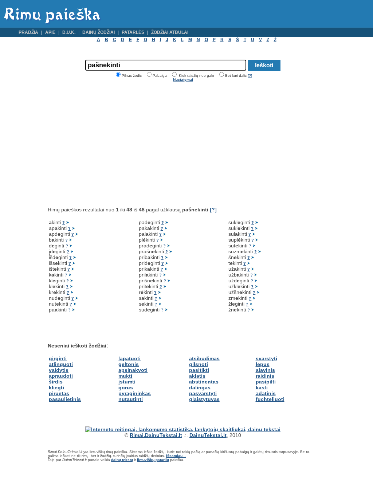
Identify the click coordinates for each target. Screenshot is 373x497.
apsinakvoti (133, 370)
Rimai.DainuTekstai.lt (156, 435)
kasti (262, 387)
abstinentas (204, 382)
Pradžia (28, 32)
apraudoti (61, 376)
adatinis (266, 393)
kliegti (56, 387)
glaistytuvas (204, 399)
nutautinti (130, 399)
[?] (250, 75)
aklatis (197, 376)
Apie (50, 32)
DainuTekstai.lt (208, 435)
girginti (58, 358)
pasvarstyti (203, 393)
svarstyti (266, 358)
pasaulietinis (65, 399)
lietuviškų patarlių (153, 460)
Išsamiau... (176, 456)
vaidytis (58, 370)
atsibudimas (204, 358)
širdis (56, 382)
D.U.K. (68, 32)
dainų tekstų (122, 460)
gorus (125, 387)
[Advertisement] (109, 144)
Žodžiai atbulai (169, 32)
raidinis (265, 376)
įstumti (127, 382)
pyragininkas (134, 393)
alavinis (265, 370)
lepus (263, 364)
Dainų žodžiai (98, 32)
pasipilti (266, 382)
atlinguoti (61, 364)
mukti (125, 376)
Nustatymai (183, 79)
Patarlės (133, 32)
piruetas (59, 393)
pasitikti (199, 370)
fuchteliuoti (270, 399)
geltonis (128, 364)
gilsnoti (198, 364)
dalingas (200, 387)
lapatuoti (129, 358)
